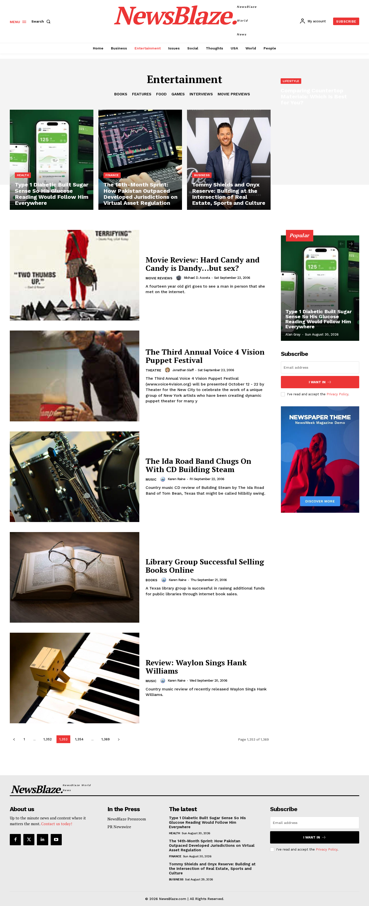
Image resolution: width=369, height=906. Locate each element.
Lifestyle (291, 81)
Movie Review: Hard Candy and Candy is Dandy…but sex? (203, 264)
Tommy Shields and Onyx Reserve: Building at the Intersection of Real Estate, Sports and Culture (212, 868)
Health (23, 175)
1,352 (47, 739)
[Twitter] (28, 839)
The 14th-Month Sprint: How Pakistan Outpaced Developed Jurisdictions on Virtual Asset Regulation (212, 845)
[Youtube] (56, 839)
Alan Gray (292, 334)
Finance (112, 175)
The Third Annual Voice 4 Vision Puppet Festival (205, 356)
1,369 (105, 739)
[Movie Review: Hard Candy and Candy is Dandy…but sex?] (74, 275)
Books (120, 94)
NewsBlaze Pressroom (126, 818)
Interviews (201, 94)
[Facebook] (15, 839)
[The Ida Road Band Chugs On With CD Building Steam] (74, 476)
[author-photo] (179, 277)
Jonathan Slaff (183, 370)
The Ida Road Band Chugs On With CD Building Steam (198, 465)
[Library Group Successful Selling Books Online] (74, 577)
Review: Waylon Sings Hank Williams (196, 667)
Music (151, 479)
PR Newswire (119, 826)
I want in (317, 382)
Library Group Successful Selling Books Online (205, 566)
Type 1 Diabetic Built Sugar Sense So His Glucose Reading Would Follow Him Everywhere (318, 319)
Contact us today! (56, 823)
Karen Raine (177, 479)
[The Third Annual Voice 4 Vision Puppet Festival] (74, 376)
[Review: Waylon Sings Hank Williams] (74, 678)
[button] (41, 21)
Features (141, 94)
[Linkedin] (42, 839)
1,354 (79, 739)
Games (178, 94)
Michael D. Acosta (197, 278)
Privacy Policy (337, 394)
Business (202, 175)
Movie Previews (234, 94)
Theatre (153, 370)
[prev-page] (14, 739)
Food (161, 94)
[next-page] (118, 739)
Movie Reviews (159, 278)
